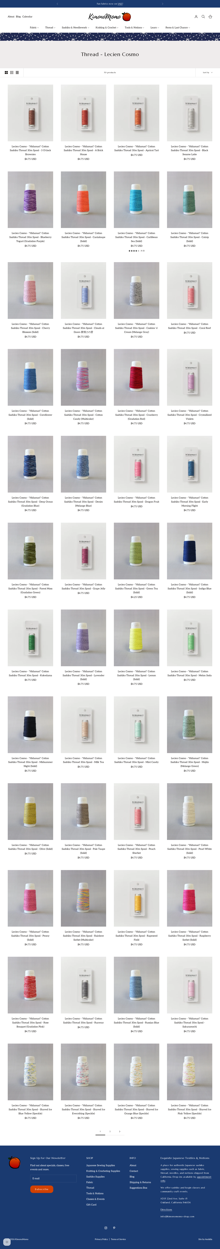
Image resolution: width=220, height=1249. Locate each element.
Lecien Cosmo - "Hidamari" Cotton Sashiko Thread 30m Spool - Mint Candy (136, 760)
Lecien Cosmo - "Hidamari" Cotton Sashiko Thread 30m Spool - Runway (83, 1020)
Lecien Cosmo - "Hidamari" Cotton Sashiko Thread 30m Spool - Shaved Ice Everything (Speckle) (83, 1109)
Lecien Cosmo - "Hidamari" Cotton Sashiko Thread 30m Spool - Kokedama (30, 673)
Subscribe (42, 1189)
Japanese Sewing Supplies (100, 1165)
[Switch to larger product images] (6, 72)
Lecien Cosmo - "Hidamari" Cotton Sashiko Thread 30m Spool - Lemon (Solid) (136, 675)
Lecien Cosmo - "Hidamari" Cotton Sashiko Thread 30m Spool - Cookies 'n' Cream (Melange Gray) (136, 328)
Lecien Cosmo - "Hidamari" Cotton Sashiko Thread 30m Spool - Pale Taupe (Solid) (83, 849)
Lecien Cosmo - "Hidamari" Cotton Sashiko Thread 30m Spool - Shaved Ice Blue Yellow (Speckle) (30, 1109)
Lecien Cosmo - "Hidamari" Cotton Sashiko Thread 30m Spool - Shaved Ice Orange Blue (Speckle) (136, 1109)
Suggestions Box (138, 1187)
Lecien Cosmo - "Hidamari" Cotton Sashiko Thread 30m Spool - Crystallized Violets (189, 414)
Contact (134, 1171)
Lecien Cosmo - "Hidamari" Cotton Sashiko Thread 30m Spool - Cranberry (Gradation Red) (136, 414)
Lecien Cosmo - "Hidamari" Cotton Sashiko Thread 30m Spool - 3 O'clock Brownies (30, 150)
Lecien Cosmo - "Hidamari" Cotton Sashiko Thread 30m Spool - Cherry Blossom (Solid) (30, 328)
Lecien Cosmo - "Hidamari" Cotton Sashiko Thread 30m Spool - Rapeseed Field (137, 935)
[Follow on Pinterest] (114, 1228)
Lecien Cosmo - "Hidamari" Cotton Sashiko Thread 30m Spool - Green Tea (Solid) (136, 588)
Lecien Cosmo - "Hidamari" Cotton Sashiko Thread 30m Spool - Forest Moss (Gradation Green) (30, 588)
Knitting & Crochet (106, 27)
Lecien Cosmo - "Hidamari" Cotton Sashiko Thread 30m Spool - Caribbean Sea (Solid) (136, 237)
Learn (154, 27)
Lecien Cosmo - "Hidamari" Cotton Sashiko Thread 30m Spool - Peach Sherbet (136, 849)
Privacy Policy (101, 1239)
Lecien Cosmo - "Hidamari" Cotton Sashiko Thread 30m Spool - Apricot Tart (136, 148)
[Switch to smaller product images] (11, 72)
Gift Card (91, 1204)
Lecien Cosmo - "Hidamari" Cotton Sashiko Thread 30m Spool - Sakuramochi (189, 1022)
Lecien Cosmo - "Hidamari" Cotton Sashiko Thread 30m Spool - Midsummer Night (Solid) (30, 762)
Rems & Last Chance (177, 27)
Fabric (33, 27)
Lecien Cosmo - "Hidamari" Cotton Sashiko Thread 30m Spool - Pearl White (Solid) (189, 849)
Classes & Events (95, 1199)
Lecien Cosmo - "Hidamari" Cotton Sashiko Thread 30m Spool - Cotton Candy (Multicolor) (83, 414)
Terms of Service (118, 1239)
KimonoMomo (21, 1239)
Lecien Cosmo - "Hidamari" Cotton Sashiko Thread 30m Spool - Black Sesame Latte (189, 150)
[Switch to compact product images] (17, 72)
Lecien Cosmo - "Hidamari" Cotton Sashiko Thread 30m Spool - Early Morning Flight (189, 501)
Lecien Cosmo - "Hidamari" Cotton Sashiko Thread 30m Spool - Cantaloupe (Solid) (83, 237)
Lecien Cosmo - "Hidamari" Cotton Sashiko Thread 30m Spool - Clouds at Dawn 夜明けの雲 (83, 328)
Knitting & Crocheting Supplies (103, 1171)
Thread (49, 27)
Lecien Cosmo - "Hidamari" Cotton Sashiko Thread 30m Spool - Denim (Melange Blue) (83, 501)
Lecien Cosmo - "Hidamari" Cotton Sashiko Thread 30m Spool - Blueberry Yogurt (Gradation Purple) (30, 237)
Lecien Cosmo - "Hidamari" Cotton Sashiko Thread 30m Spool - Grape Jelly (83, 586)
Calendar (27, 16)
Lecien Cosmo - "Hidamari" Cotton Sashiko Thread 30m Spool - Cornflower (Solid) (30, 414)
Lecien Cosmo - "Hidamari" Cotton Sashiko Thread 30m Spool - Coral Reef (189, 326)
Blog (18, 16)
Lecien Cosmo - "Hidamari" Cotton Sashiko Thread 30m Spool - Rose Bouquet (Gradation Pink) (30, 1022)
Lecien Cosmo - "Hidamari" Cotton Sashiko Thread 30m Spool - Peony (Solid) (30, 935)
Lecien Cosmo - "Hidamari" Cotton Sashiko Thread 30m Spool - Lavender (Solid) (83, 675)
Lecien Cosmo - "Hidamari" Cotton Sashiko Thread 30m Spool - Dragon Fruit (136, 499)
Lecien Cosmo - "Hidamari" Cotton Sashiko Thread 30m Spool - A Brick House (83, 150)
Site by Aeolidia (205, 1239)
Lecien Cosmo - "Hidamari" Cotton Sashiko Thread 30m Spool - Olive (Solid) (30, 847)
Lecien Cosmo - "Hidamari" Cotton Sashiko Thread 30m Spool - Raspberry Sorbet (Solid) (189, 935)
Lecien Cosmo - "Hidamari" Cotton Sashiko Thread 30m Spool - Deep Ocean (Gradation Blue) (30, 501)
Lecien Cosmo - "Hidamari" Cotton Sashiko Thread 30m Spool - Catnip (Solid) (189, 237)
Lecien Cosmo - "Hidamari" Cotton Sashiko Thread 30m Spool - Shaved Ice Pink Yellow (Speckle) (189, 1109)
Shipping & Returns (140, 1182)
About (11, 16)
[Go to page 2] (119, 1131)
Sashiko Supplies (95, 1176)
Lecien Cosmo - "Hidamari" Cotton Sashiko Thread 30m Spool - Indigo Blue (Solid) (189, 588)
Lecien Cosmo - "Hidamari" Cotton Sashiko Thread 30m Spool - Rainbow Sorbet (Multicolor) (83, 935)
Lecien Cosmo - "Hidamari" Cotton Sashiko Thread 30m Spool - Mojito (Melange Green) (190, 762)
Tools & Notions (134, 27)
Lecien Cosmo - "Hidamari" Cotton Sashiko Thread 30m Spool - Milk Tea (83, 760)
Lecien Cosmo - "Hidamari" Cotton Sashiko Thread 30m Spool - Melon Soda (189, 673)
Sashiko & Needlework (75, 27)
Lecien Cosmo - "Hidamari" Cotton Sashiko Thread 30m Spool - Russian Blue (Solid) (136, 1022)
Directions (166, 1209)
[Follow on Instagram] (105, 1228)
